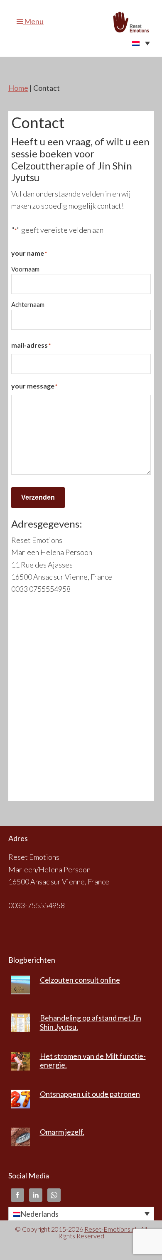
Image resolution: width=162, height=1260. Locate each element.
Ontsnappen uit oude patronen (90, 1093)
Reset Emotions (134, 22)
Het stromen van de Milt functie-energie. (93, 1060)
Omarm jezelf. (62, 1131)
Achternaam (27, 304)
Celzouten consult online (80, 979)
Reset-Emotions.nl (110, 1229)
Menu (33, 21)
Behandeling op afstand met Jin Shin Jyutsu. (90, 1022)
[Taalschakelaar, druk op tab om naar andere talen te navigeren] (81, 43)
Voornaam (25, 269)
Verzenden (38, 497)
